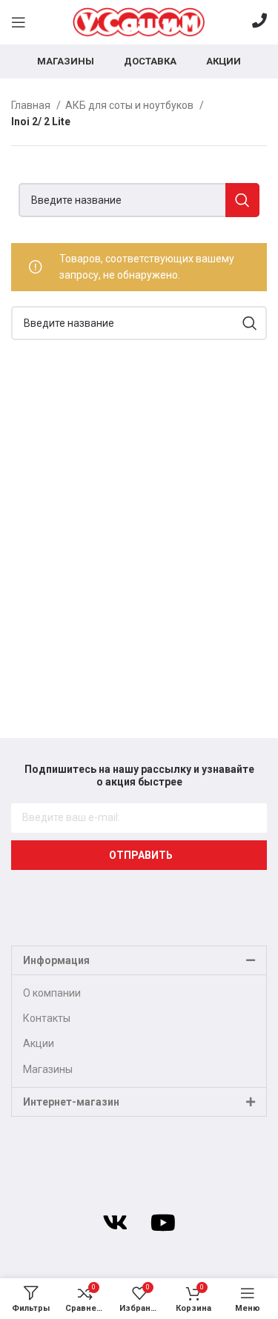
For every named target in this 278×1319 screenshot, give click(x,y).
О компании (52, 993)
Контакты (46, 1018)
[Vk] (115, 1222)
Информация (56, 960)
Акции (38, 1043)
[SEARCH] (242, 200)
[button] (139, 960)
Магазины (48, 1069)
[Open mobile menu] (18, 22)
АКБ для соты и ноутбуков (130, 105)
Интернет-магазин (71, 1102)
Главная (32, 105)
